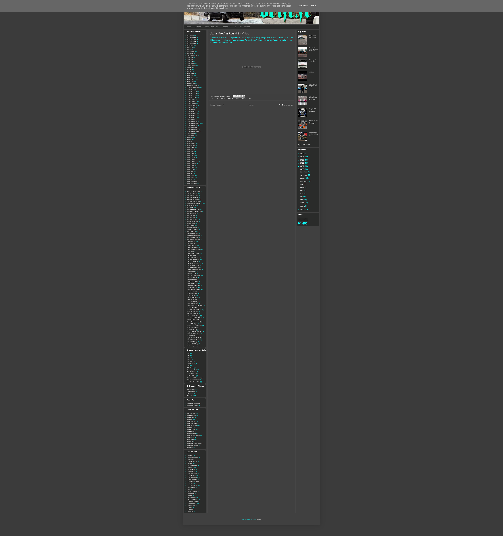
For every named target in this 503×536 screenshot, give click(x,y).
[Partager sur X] (239, 96)
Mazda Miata (229, 98)
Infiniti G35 (190, 67)
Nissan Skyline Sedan (193, 131)
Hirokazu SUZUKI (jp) (193, 344)
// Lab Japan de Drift (192, 485)
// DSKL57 (189, 463)
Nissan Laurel (190, 107)
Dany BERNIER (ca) (192, 287)
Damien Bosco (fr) (192, 279)
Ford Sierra (190, 53)
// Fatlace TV (190, 467)
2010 (302, 169)
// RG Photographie (192, 499)
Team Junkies (190, 431)
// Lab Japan (190, 483)
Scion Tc (189, 139)
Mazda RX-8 (190, 81)
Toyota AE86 (241, 98)
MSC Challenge (191, 371)
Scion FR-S (190, 137)
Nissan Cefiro (190, 99)
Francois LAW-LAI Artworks (194, 325)
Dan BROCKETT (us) (192, 281)
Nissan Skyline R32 (192, 125)
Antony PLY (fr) (191, 225)
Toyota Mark (190, 171)
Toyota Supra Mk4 (192, 183)
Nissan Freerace (191, 103)
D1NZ (188, 355)
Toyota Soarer (190, 175)
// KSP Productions (192, 477)
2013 (302, 160)
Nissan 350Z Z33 (191, 95)
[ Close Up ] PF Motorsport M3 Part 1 (313, 86)
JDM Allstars (190, 368)
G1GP (188, 365)
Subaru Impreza (191, 143)
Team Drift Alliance (192, 425)
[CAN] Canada (191, 391)
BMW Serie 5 (190, 45)
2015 (302, 154)
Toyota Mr (189, 173)
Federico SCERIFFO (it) (193, 315)
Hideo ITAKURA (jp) (192, 342)
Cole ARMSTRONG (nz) (193, 267)
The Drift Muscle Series (193, 379)
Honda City (190, 57)
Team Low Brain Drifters (193, 435)
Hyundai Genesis (191, 65)
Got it (313, 6)
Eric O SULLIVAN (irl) (192, 313)
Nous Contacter (211, 27)
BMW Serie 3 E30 (191, 37)
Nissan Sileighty (191, 109)
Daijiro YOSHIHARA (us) (193, 275)
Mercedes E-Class (192, 85)
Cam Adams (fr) (191, 243)
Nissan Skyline (191, 119)
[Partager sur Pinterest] (244, 96)
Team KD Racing (191, 433)
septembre (304, 181)
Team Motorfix (191, 437)
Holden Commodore (192, 55)
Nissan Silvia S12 (191, 111)
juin (301, 190)
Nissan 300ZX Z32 (192, 93)
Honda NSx (190, 61)
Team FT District (191, 429)
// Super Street (191, 505)
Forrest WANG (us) (192, 323)
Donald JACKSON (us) (193, 307)
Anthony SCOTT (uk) (192, 221)
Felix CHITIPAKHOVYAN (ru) (195, 317)
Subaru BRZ (190, 141)
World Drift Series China (193, 382)
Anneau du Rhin (191, 217)
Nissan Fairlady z (191, 101)
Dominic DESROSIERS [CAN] (195, 305)
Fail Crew (311, 72)
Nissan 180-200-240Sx (193, 87)
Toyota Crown (190, 167)
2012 (302, 163)
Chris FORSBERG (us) (193, 259)
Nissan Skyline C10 (192, 121)
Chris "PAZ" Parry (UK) (193, 255)
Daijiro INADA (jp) (191, 273)
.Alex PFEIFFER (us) (192, 197)
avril (301, 197)
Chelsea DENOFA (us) (193, 253)
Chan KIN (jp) (190, 251)
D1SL (188, 357)
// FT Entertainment (192, 465)
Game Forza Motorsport (193, 403)
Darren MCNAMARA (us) (193, 289)
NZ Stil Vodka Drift (192, 373)
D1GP (188, 353)
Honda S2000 (190, 63)
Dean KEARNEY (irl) (192, 297)
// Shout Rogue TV (192, 503)
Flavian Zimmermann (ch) (194, 322)
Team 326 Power (191, 415)
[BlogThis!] (236, 96)
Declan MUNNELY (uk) (193, 301)
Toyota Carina (190, 153)
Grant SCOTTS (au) (192, 336)
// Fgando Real (191, 469)
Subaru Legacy (191, 145)
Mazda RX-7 (235, 98)
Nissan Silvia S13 (191, 113)
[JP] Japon (190, 395)
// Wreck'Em (190, 511)
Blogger (259, 519)
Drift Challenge (191, 363)
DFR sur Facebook (243, 27)
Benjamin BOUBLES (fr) (193, 235)
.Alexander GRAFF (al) (193, 199)
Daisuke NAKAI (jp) (192, 277)
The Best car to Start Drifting (313, 36)
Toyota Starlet (190, 177)
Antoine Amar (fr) (191, 223)
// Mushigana (190, 493)
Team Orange (190, 439)
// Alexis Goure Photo (192, 457)
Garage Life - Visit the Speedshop (312, 110)
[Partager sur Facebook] (241, 96)
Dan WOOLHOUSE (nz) (193, 285)
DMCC (188, 359)
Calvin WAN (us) (191, 241)
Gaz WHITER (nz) (192, 330)
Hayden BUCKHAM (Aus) (194, 338)
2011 (302, 166)
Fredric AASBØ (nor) (192, 327)
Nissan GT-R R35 (191, 105)
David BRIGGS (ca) (192, 293)
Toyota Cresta (190, 165)
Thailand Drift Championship (194, 377)
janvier (302, 206)
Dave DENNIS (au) (192, 291)
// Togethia (189, 507)
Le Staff (198, 27)
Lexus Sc (189, 71)
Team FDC (190, 427)
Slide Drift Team (191, 413)
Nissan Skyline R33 (192, 127)
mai (301, 193)
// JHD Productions (192, 473)
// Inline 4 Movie (191, 471)
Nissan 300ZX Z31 (192, 91)
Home (188, 27)
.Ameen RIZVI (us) (192, 205)
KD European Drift (192, 369)
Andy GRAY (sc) (191, 213)
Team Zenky (190, 447)
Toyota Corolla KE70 (192, 161)
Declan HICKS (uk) (192, 299)
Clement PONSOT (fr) (193, 265)
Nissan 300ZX (190, 89)
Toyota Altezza (191, 149)
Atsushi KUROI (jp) (192, 227)
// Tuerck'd (190, 509)
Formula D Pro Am (221, 98)
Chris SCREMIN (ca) (192, 261)
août (302, 184)
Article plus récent (217, 105)
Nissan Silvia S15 (191, 117)
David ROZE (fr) (191, 295)
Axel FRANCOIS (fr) (192, 229)
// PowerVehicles (191, 497)
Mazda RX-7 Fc (191, 77)
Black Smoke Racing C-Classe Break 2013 (313, 49)
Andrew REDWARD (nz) (193, 209)
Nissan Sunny (190, 135)
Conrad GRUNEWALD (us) (194, 269)
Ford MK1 (189, 49)
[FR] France (190, 393)
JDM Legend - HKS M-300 (312, 60)
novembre (304, 175)
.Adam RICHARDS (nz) (193, 191)
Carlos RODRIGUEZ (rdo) (194, 249)
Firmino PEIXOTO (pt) (193, 319)
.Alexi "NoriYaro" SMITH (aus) (195, 203)
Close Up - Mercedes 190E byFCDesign (313, 98)
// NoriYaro (189, 495)
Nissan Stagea (191, 133)
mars (302, 200)
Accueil (251, 105)
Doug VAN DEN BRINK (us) (194, 309)
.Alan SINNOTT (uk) (192, 195)
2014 (302, 157)
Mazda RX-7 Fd (191, 79)
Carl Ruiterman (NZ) (192, 247)
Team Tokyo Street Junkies (194, 443)
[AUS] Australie (191, 389)
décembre (304, 172)
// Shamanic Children (192, 501)
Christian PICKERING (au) (194, 263)
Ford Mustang (190, 51)
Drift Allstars (190, 361)
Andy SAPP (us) (191, 215)
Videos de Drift (248, 98)
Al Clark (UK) (190, 207)
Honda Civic (190, 59)
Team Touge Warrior (192, 445)
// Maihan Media (191, 487)
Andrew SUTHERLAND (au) (194, 211)
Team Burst (190, 419)
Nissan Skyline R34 (192, 129)
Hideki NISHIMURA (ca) (193, 339)
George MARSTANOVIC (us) (194, 331)
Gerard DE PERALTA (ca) (194, 333)
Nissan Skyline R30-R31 (193, 123)
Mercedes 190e (191, 83)
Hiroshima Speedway (192, 345)
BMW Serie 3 (190, 35)
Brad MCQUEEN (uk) (192, 237)
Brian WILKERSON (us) (193, 239)
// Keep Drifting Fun (192, 479)
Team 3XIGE (190, 417)
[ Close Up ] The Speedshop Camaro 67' (313, 122)
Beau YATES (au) (191, 231)
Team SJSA (190, 441)
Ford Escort (190, 47)
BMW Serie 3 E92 (191, 43)
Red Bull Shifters (191, 376)
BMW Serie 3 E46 (191, 41)
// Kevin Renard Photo (193, 481)
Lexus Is (189, 69)
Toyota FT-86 (190, 169)
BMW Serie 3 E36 (191, 39)
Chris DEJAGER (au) (192, 257)
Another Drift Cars (192, 219)
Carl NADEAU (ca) (192, 245)
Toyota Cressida (191, 163)
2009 (302, 210)
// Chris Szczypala (192, 461)
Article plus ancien (286, 105)
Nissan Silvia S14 (191, 115)
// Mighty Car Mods (192, 491)
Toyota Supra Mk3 (192, 181)
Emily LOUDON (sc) (192, 311)
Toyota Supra (190, 179)
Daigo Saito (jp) (191, 271)
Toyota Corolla (191, 159)
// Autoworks (190, 459)
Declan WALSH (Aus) (192, 303)
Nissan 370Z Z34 (191, 97)
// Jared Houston (191, 475)
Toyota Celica (190, 155)
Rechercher (226, 27)
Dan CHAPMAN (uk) (192, 283)
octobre (303, 178)
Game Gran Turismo (192, 405)
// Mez (188, 489)
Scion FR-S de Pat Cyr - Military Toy (313, 134)
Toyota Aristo (190, 151)
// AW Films (190, 455)
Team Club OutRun (192, 423)
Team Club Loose (191, 421)
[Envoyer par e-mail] (234, 96)
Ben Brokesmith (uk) (192, 233)
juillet (302, 187)
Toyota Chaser (191, 157)
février (302, 203)
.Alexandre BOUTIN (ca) (193, 201)
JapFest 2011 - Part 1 (304, 144)
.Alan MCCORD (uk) (192, 193)
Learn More (303, 6)
